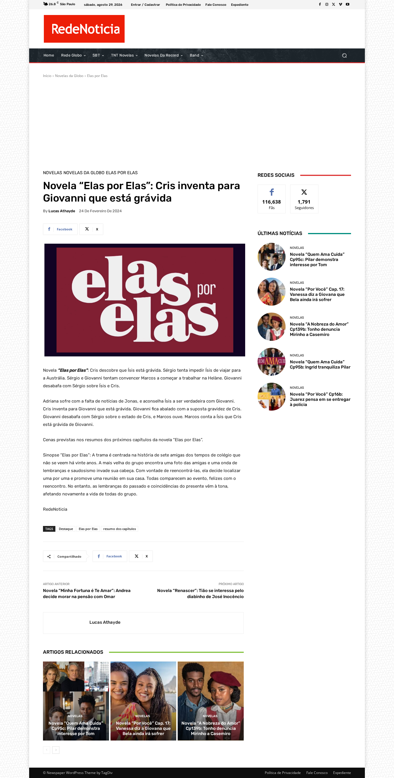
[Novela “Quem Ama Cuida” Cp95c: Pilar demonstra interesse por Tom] (76, 701)
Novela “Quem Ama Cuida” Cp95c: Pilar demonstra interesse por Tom (75, 728)
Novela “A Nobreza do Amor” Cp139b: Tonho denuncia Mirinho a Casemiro (210, 728)
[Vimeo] (340, 4)
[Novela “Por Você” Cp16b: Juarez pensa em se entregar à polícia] (272, 397)
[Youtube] (347, 4)
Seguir (304, 189)
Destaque (66, 529)
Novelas (52, 173)
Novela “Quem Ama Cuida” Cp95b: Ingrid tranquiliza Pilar (320, 364)
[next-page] (55, 750)
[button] (344, 55)
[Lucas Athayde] (66, 623)
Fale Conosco (317, 772)
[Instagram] (326, 4)
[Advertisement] (197, 121)
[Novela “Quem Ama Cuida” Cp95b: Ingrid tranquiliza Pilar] (272, 362)
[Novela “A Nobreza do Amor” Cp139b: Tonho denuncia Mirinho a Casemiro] (211, 701)
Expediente (342, 772)
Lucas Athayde (61, 211)
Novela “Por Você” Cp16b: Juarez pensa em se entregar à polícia (320, 399)
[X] (333, 4)
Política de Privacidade (283, 772)
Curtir (271, 189)
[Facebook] (319, 4)
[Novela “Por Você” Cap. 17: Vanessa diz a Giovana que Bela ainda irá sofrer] (143, 701)
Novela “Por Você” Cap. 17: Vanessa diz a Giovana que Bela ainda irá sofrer (143, 728)
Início (47, 75)
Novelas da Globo (69, 75)
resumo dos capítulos (119, 529)
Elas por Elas (97, 75)
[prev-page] (46, 750)
